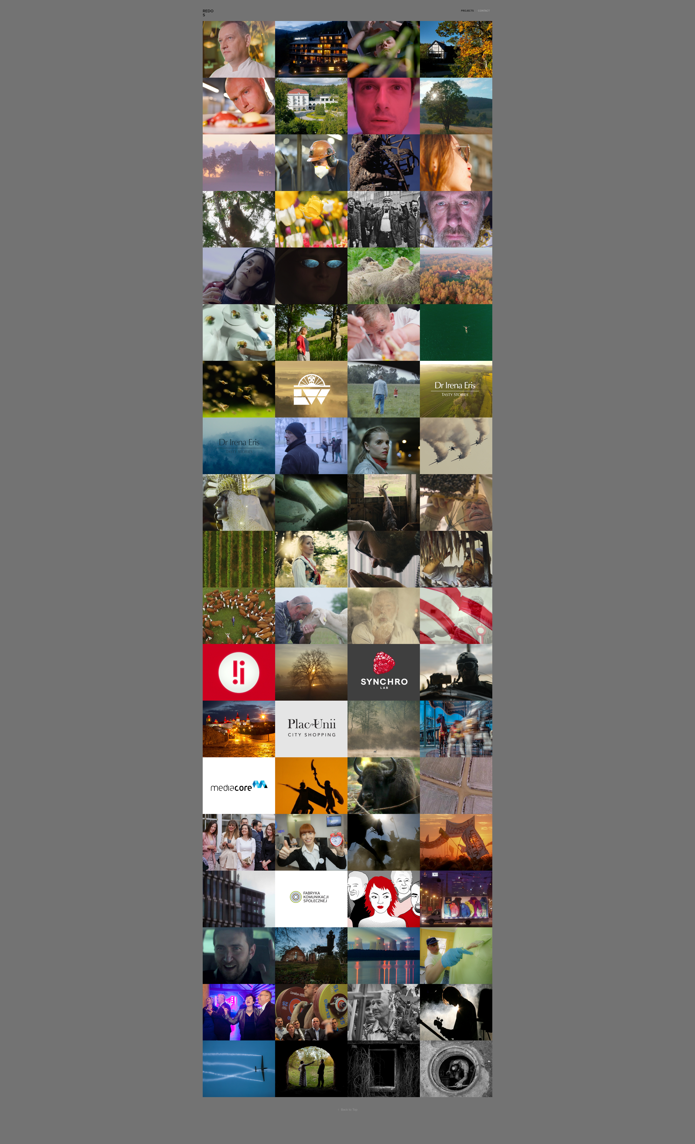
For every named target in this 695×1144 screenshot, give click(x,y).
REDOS (208, 13)
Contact (484, 10)
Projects (467, 10)
